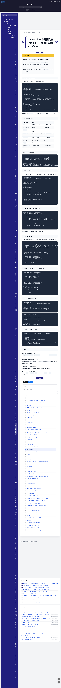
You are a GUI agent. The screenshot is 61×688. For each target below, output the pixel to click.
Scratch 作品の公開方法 (26, 622)
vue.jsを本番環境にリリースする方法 (34, 527)
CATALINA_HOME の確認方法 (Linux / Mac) (31, 600)
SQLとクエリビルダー (16, 211)
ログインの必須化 (15, 398)
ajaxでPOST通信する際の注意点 (16, 620)
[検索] (41, 7)
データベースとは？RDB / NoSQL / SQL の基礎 (31, 637)
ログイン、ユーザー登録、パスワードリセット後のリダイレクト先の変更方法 (41, 486)
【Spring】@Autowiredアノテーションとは (32, 602)
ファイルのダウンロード (15, 473)
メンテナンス (15, 365)
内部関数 (10, 33)
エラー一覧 (15, 541)
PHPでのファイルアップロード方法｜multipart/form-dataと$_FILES (36, 618)
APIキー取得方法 (25, 635)
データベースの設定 (15, 184)
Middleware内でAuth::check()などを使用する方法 (36, 505)
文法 (9, 27)
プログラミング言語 (8, 19)
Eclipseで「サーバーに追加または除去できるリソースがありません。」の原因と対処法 (40, 583)
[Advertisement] (40, 21)
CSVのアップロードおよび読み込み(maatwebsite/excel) (16, 497)
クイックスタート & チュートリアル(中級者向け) (16, 97)
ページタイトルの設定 (15, 521)
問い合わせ (53, 1)
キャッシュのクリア (15, 566)
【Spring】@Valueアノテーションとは (31, 597)
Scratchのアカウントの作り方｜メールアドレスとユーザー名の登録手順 (36, 614)
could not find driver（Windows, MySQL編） (35, 530)
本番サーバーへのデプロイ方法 (15, 444)
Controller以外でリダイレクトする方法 (34, 508)
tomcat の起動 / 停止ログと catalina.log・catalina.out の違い (35, 585)
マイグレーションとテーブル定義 (15, 166)
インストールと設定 (15, 45)
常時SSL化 (29, 515)
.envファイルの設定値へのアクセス (16, 239)
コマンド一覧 (15, 532)
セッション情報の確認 (15, 655)
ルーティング (15, 117)
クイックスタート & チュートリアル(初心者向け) (16, 67)
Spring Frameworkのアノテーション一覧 (31, 593)
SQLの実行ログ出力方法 (16, 552)
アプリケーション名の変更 (15, 352)
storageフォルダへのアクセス (16, 334)
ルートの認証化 (15, 428)
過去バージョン (34, 541)
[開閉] (3, 19)
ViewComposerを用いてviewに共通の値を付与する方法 (37, 498)
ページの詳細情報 (25, 541)
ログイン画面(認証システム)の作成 (16, 381)
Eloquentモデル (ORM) (16, 197)
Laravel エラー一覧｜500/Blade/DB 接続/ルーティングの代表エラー (36, 591)
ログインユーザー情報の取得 (15, 413)
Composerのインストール (12, 30)
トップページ (5, 17)
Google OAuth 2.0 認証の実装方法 (28, 626)
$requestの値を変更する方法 (32, 512)
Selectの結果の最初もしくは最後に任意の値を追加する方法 (16, 591)
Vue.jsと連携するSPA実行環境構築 (33, 522)
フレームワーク (11, 35)
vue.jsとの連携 (29, 520)
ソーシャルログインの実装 (15, 638)
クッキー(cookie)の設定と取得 (32, 490)
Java (7, 21)
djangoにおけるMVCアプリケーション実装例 (31, 620)
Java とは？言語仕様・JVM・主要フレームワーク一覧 (32, 633)
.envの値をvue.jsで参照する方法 (33, 525)
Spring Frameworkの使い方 (27, 639)
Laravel (12, 37)
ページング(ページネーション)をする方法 (34, 517)
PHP (7, 23)
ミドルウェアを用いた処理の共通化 (33, 503)
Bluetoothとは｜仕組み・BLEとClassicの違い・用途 (32, 616)
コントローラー (15, 150)
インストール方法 (12, 25)
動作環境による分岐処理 (15, 258)
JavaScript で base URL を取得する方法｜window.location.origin (36, 587)
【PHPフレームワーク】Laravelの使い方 (30, 624)
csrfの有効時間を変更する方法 (32, 495)
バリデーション (15, 223)
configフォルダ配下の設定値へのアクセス (16, 279)
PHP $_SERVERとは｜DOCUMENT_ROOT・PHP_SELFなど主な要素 (35, 612)
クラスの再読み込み (30, 493)
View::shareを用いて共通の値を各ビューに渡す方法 (36, 500)
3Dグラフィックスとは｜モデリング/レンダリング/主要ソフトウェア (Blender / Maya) (40, 595)
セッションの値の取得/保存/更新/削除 (34, 510)
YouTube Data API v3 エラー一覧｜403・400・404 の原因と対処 (36, 589)
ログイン (58, 1)
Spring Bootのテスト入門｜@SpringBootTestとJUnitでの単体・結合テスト (36, 610)
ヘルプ (49, 1)
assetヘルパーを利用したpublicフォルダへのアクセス (16, 309)
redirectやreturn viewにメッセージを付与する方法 (36, 488)
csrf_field (16, 463)
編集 (40, 52)
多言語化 (15, 457)
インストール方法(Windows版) (28, 631)
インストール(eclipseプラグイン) (28, 629)
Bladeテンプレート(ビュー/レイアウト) (16, 133)
